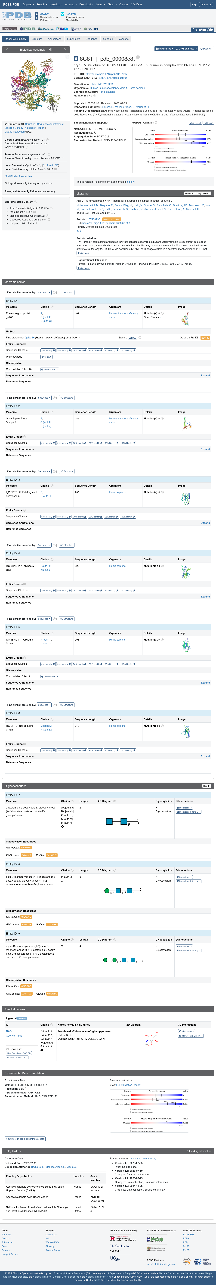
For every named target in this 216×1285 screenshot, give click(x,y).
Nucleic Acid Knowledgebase (161, 1264)
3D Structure (66, 292)
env (162, 317)
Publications (8, 1242)
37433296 (94, 219)
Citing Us (6, 1238)
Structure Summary (15, 39)
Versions (124, 39)
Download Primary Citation (197, 193)
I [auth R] (45, 566)
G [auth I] (45, 422)
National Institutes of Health (99, 1276)
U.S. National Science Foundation (68, 1273)
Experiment (73, 39)
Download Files (186, 48)
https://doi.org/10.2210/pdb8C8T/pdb (106, 74)
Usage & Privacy (10, 1254)
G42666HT (26, 847)
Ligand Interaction (15, 131)
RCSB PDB (11, 4)
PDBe (186, 1238)
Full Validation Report (128, 1085)
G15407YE (26, 916)
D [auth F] (45, 317)
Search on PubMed (111, 219)
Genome (108, 39)
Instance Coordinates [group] (16, 1057)
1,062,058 (71, 13)
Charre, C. (149, 205)
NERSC (98, 1280)
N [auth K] (46, 729)
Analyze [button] (70, 4)
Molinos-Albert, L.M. (88, 205)
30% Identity (46, 350)
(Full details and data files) (143, 1158)
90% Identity (94, 350)
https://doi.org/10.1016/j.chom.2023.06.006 (106, 223)
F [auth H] (45, 496)
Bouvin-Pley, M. (123, 205)
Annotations (54, 39)
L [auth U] (45, 643)
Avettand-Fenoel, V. (155, 209)
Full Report (208, 122)
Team (4, 1246)
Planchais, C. (164, 205)
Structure (37, 39)
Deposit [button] (27, 4)
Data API (208, 48)
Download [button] (85, 4)
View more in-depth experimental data (25, 1138)
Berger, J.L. (105, 209)
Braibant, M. (136, 209)
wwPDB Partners (192, 1230)
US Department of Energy (119, 1273)
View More (84, 252)
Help (194, 4)
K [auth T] (45, 639)
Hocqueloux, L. (88, 209)
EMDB (102, 78)
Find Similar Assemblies (18, 176)
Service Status (53, 1250)
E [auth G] (46, 321)
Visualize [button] (55, 4)
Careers (123, 4)
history (130, 181)
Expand (205, 375)
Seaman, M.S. (120, 209)
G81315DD (26, 986)
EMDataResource (117, 78)
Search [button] (41, 4)
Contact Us (51, 1234)
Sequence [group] (43, 292)
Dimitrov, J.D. (180, 205)
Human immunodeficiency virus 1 (108, 88)
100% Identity (126, 350)
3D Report (196, 122)
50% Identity (62, 350)
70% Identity (78, 350)
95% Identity (110, 350)
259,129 (44, 13)
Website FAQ (52, 1242)
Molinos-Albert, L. (125, 107)
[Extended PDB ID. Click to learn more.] (138, 57)
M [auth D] (46, 726)
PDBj (185, 1242)
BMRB (186, 1246)
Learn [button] (99, 4)
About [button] (111, 4)
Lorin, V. (138, 205)
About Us (6, 1234)
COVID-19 (136, 4)
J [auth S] (45, 569)
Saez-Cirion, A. (176, 209)
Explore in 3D (50, 165)
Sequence (91, 39)
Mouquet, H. (142, 107)
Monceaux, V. (196, 205)
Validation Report (34, 128)
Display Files (165, 48)
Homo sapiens (137, 88)
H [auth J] (45, 426)
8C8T (80, 230)
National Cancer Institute (171, 1273)
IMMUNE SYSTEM (102, 84)
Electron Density (14, 128)
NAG (9, 1031)
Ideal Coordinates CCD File (19, 1053)
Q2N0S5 (30, 337)
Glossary (50, 1246)
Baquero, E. (107, 107)
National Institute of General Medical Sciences (56, 1276)
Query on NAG (14, 1035)
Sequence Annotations (50, 124)
